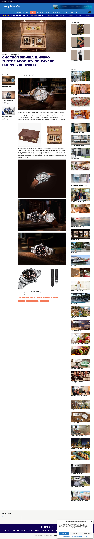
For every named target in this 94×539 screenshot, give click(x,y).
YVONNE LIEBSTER (75, 214)
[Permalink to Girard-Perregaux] (8, 81)
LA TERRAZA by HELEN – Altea (78, 201)
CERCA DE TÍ (7, 12)
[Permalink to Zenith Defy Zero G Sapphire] (8, 111)
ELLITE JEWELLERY (42, 15)
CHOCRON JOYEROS (23, 297)
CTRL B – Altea (75, 422)
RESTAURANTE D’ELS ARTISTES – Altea (79, 396)
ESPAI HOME (74, 94)
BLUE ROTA (74, 303)
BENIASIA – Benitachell (77, 461)
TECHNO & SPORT (57, 12)
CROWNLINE (74, 265)
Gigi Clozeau (24, 15)
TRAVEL (47, 12)
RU (10, 2)
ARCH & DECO (69, 12)
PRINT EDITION (17, 12)
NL (4, 2)
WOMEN (25, 12)
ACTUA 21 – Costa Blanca (78, 474)
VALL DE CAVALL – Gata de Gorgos (80, 343)
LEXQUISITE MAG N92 (76, 60)
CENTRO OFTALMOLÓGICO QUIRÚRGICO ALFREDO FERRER (79, 184)
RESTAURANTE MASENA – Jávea (79, 356)
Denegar (75, 533)
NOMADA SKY (74, 81)
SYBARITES (40, 12)
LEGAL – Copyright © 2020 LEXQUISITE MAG (79, 536)
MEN (32, 12)
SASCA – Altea (75, 410)
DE (7, 2)
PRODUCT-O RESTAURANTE (78, 120)
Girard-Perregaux (7, 86)
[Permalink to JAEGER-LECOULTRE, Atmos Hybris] (8, 95)
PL (9, 2)
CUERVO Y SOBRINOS (36, 297)
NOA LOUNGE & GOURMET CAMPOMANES (77, 487)
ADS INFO (53, 530)
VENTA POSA (61, 15)
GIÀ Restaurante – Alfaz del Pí (79, 435)
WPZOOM (56, 535)
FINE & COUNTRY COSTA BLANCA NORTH (79, 317)
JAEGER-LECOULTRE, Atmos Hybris (7, 101)
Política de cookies (66, 536)
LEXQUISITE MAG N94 (76, 34)
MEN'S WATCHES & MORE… (12, 54)
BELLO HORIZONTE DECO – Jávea (79, 369)
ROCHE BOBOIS (75, 239)
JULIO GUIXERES (79, 15)
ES (1, 2)
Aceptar (64, 533)
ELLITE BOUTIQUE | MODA (77, 132)
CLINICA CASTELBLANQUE (77, 290)
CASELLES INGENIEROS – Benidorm (80, 448)
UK (12, 2)
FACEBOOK (46, 297)
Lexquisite (47, 526)
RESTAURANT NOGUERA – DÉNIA (79, 500)
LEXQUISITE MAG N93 (76, 47)
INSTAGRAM (54, 297)
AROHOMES (74, 252)
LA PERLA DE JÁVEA (76, 330)
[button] (91, 521)
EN (3, 2)
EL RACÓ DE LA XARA (76, 278)
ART (77, 12)
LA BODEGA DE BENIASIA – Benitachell (77, 382)
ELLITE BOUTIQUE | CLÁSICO (78, 145)
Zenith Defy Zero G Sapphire (7, 117)
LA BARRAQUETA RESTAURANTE (79, 107)
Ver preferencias (86, 533)
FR (6, 2)
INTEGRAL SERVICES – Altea (78, 226)
